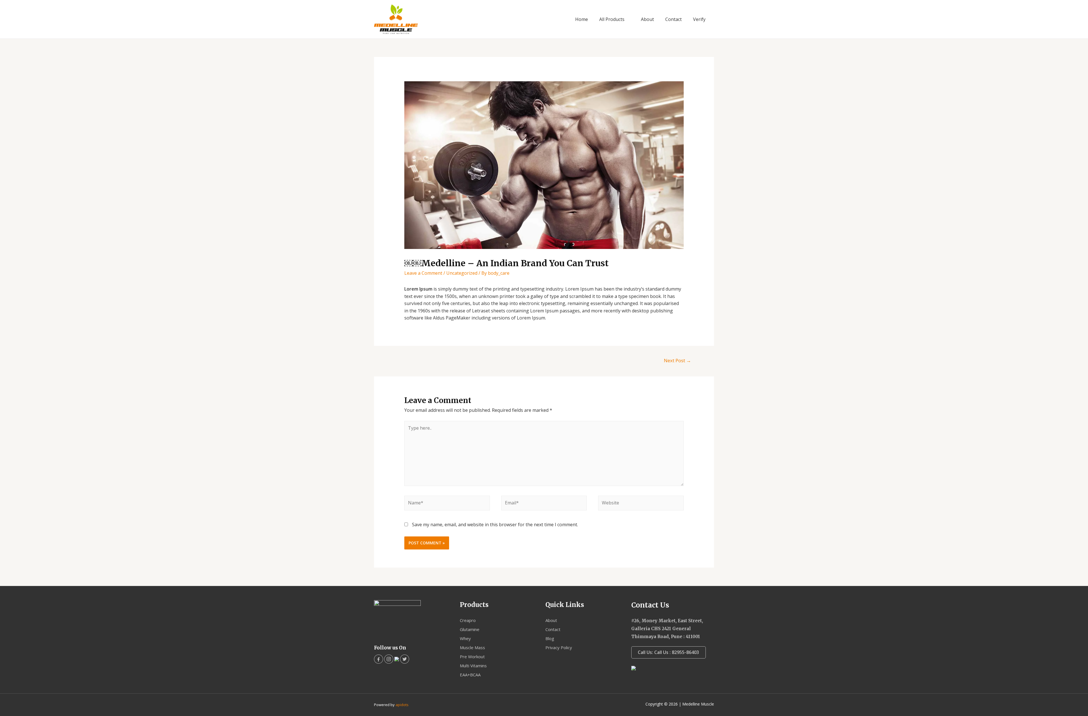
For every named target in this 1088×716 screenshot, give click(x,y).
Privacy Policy (558, 647)
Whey (465, 638)
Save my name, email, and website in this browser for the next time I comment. (495, 524)
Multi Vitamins (473, 665)
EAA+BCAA (470, 674)
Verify (699, 19)
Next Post (677, 360)
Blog (549, 638)
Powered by (391, 704)
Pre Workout (472, 656)
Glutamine (469, 629)
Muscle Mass (472, 647)
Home (581, 19)
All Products (611, 19)
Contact (673, 19)
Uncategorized (461, 273)
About (647, 19)
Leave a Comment (423, 273)
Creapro (468, 620)
